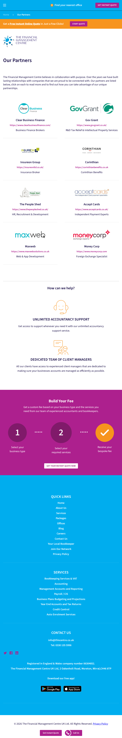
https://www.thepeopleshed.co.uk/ (30, 209)
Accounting (61, 584)
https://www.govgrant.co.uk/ (92, 125)
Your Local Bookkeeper (61, 544)
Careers (61, 534)
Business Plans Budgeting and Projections (61, 599)
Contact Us (61, 539)
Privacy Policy (61, 554)
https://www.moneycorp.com (92, 251)
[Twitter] (5, 653)
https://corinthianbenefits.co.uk (91, 167)
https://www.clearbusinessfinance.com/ (30, 125)
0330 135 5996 (63, 645)
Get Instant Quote (107, 5)
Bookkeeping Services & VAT (61, 579)
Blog (61, 528)
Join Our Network (61, 549)
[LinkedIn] (16, 653)
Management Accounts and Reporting (61, 589)
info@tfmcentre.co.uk (61, 640)
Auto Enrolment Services (61, 614)
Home (6, 14)
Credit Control (61, 609)
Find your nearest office (68, 5)
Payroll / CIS (61, 594)
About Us (61, 508)
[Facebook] (11, 653)
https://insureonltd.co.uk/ (30, 167)
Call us (76, 732)
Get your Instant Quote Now (61, 465)
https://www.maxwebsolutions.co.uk (30, 251)
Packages (61, 518)
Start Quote (78, 23)
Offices (61, 523)
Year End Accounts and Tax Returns (61, 604)
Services (61, 513)
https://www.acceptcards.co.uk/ (91, 209)
